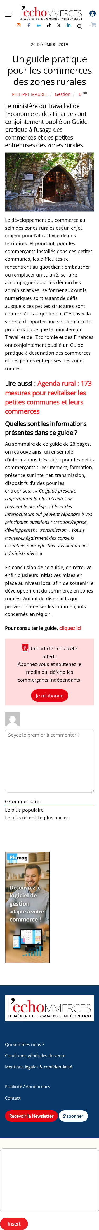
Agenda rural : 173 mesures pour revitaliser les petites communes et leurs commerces (48, 397)
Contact (13, 1098)
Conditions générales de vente (35, 1055)
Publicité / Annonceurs (27, 1087)
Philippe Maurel (30, 94)
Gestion (62, 94)
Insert (14, 1224)
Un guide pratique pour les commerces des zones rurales (49, 70)
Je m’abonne (49, 695)
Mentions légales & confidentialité (38, 1067)
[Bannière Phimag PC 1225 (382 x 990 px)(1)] (27, 961)
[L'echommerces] (49, 1019)
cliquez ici (70, 628)
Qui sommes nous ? (24, 1044)
